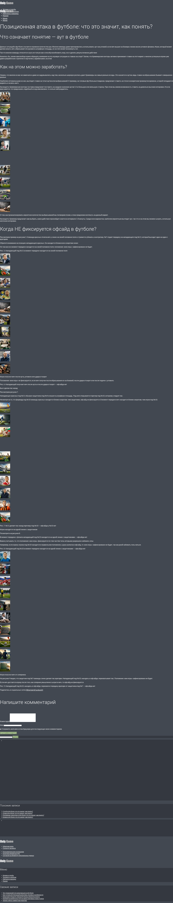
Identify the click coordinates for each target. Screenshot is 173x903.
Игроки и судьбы (8, 875)
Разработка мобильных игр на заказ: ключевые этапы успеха (23, 898)
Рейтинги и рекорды (9, 879)
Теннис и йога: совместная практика (15, 900)
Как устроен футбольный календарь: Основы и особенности (23, 895)
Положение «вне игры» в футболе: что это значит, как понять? (23, 815)
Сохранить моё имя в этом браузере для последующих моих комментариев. (32, 729)
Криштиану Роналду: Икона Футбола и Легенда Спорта (21, 897)
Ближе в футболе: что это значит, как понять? (18, 817)
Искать (15, 737)
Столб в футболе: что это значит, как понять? (18, 811)
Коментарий (5, 721)
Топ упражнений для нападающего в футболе (18, 893)
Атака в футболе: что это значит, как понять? (18, 813)
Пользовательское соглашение (13, 852)
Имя (1, 725)
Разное (5, 16)
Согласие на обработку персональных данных (18, 855)
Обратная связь (8, 846)
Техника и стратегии (9, 877)
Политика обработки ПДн (11, 853)
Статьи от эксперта (9, 848)
